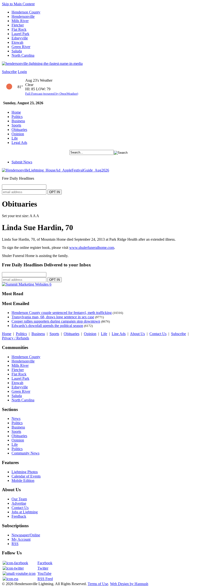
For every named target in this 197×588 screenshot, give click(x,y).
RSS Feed (45, 579)
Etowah (17, 42)
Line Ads (119, 334)
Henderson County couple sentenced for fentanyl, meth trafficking (62, 313)
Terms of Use (98, 584)
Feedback (19, 516)
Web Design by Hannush (129, 584)
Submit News (22, 162)
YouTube (44, 573)
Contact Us (157, 334)
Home (16, 112)
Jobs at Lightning (25, 512)
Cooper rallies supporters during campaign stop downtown (56, 321)
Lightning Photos (25, 472)
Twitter (42, 568)
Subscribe (9, 72)
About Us (137, 334)
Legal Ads (19, 143)
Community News (25, 453)
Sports (16, 125)
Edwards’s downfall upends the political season (47, 326)
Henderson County (26, 12)
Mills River (20, 21)
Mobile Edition (23, 480)
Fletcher (18, 25)
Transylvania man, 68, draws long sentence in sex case (53, 317)
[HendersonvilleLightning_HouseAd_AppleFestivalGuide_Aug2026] (55, 170)
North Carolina (23, 55)
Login (22, 72)
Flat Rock (19, 29)
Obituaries (19, 130)
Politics (17, 117)
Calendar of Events (26, 476)
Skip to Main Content (18, 4)
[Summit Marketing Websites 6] (26, 284)
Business (18, 121)
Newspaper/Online (26, 535)
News (16, 418)
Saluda (17, 51)
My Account (21, 539)
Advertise (19, 503)
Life (15, 138)
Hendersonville (23, 16)
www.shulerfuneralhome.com (91, 247)
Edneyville (20, 38)
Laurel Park (20, 34)
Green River (21, 47)
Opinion (18, 134)
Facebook (44, 563)
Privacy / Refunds (15, 338)
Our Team (19, 499)
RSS (15, 544)
